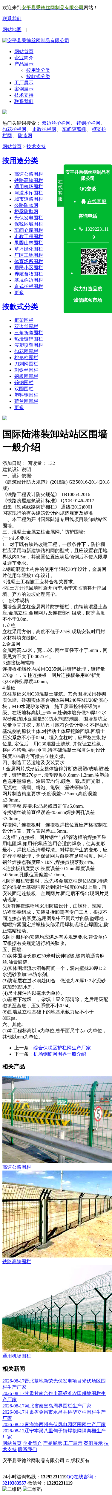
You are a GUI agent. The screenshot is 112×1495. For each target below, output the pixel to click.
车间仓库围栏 (28, 230)
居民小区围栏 (28, 267)
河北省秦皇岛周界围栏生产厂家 (46, 1405)
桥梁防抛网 (26, 211)
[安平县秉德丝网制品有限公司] (35, 40)
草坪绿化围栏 (28, 248)
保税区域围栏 (28, 224)
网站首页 (23, 51)
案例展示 (23, 88)
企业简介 (23, 57)
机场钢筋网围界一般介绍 (59, 1054)
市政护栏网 (44, 129)
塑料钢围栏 (26, 394)
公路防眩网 (26, 205)
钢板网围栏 (26, 376)
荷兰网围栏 (26, 401)
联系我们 (12, 18)
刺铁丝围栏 (26, 370)
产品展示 (23, 63)
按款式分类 (38, 76)
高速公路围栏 (28, 174)
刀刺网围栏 (26, 363)
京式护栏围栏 (28, 286)
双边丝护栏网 (56, 123)
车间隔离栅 (74, 129)
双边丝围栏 (26, 326)
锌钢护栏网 (88, 123)
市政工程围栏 (28, 236)
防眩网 (25, 135)
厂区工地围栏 (28, 255)
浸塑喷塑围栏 (28, 345)
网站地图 (12, 29)
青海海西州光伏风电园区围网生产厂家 (54, 1424)
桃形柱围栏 (26, 357)
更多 (19, 292)
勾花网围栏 (26, 351)
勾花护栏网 (14, 129)
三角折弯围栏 (28, 332)
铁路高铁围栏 (28, 180)
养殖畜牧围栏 (28, 273)
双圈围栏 (23, 388)
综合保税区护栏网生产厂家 (62, 1047)
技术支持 (23, 95)
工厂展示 (23, 82)
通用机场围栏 (28, 186)
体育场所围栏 (28, 261)
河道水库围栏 (28, 192)
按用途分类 (38, 70)
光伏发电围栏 (28, 217)
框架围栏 (23, 320)
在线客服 (96, 201)
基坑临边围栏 (28, 280)
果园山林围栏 (28, 242)
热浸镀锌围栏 (28, 338)
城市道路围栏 (28, 199)
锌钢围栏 (23, 382)
